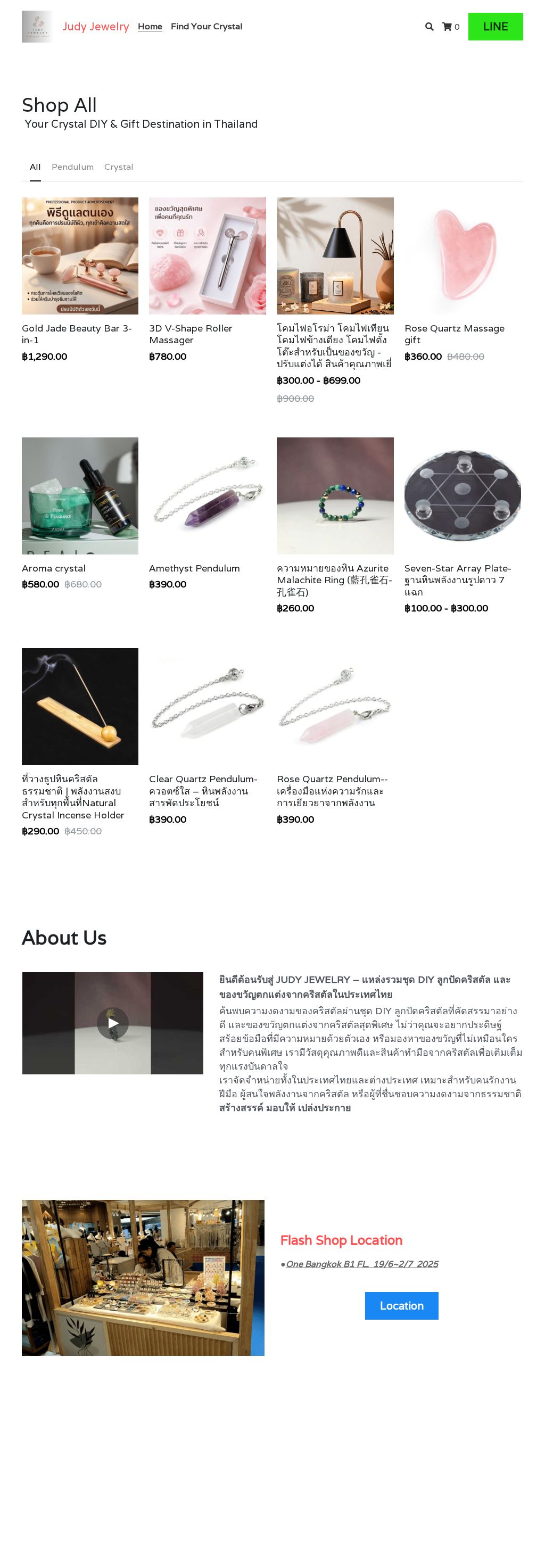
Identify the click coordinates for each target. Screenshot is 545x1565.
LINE (495, 27)
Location (402, 1306)
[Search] (429, 26)
